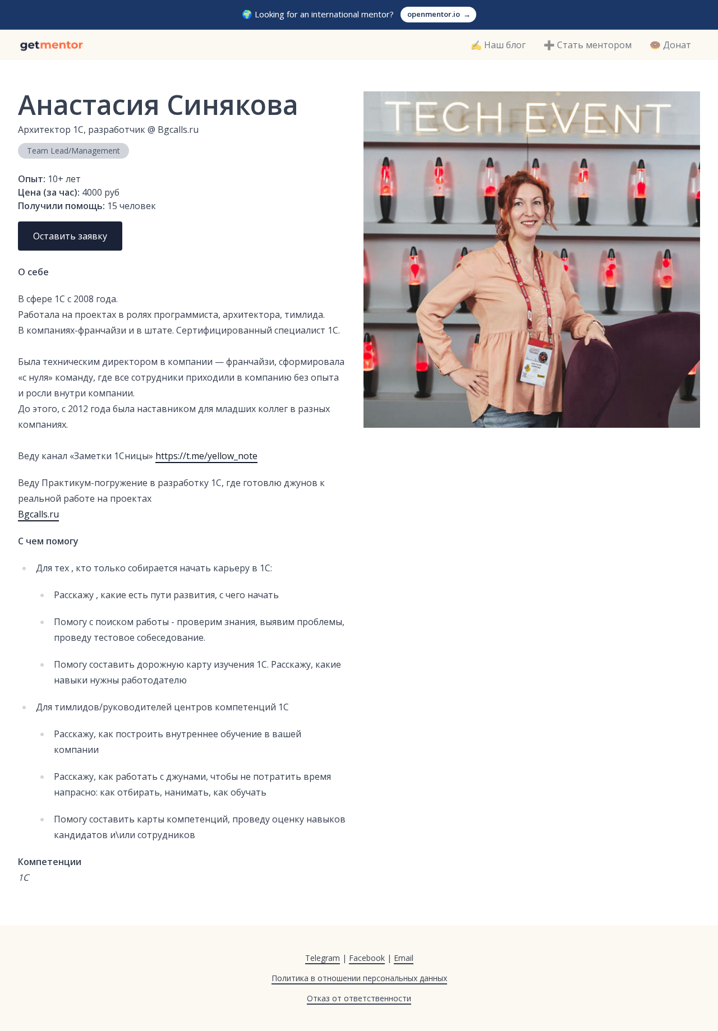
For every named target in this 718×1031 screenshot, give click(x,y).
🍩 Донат (670, 45)
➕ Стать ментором (588, 45)
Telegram (322, 958)
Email (403, 958)
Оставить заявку (70, 236)
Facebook (367, 958)
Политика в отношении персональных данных (359, 978)
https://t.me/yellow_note (206, 456)
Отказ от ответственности (359, 998)
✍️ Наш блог (498, 45)
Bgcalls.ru (38, 514)
